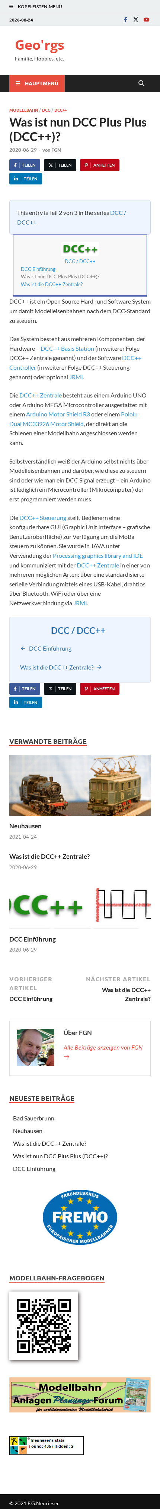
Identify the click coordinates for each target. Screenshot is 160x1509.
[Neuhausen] (80, 787)
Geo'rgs (39, 45)
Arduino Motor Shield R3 (58, 414)
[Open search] (141, 83)
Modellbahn (23, 110)
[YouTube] (146, 19)
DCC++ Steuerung (42, 517)
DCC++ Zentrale (40, 395)
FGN (56, 150)
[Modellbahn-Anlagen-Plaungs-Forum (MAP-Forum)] (80, 1394)
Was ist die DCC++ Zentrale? (52, 284)
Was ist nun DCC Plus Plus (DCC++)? (60, 1155)
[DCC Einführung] (80, 908)
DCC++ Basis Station (67, 348)
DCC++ (60, 110)
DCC (46, 110)
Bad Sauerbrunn (33, 1118)
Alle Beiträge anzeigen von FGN (103, 1052)
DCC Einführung (38, 269)
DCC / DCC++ (80, 261)
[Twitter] (135, 19)
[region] (80, 1220)
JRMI (76, 376)
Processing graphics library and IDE (98, 555)
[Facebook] (125, 19)
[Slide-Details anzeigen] (80, 1217)
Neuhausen (25, 826)
